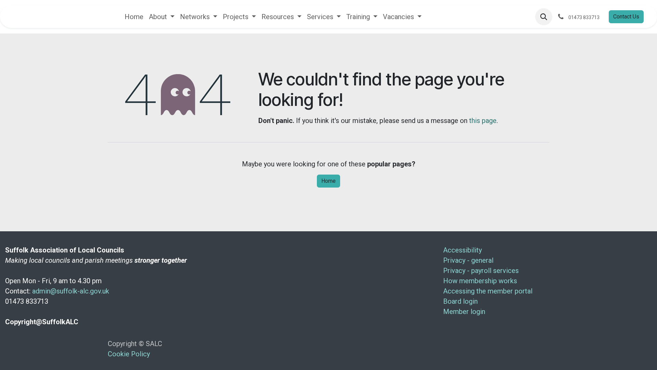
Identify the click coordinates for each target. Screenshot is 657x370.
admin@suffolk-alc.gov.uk (70, 291)
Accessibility (463, 250)
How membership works (481, 281)
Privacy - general (469, 260)
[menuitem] (134, 17)
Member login (465, 311)
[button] (543, 16)
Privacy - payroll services (481, 270)
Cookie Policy (129, 354)
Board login (461, 301)
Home (328, 181)
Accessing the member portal (487, 291)
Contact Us (626, 16)
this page (483, 121)
